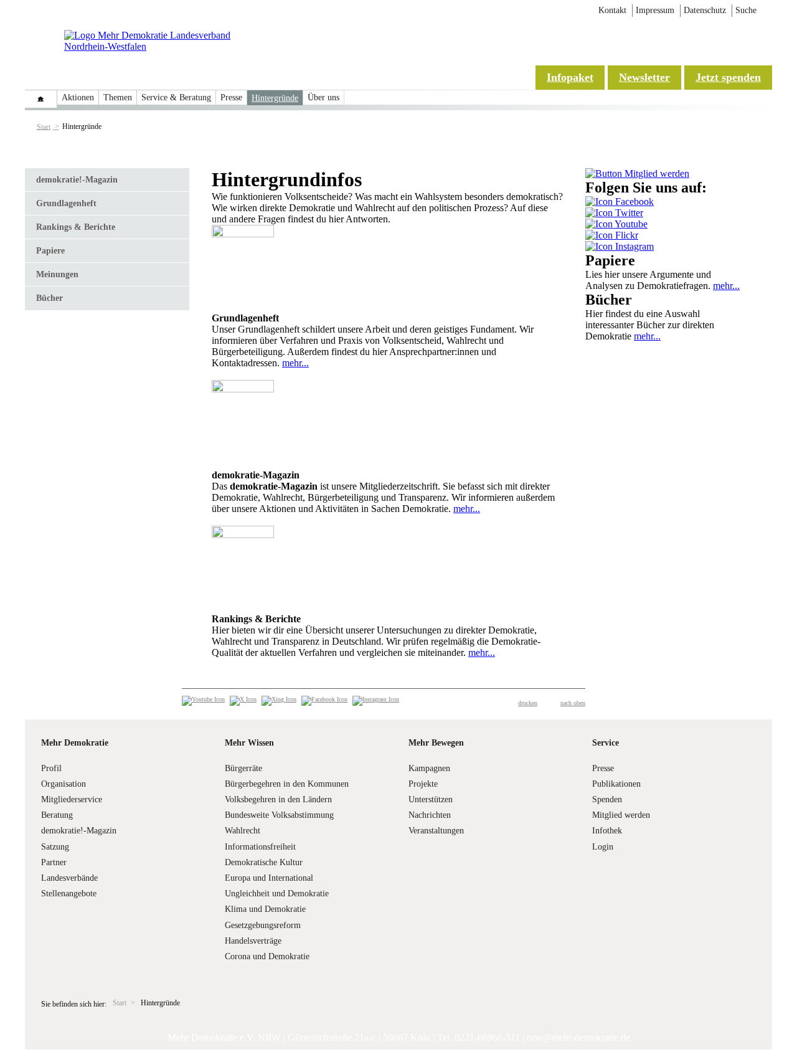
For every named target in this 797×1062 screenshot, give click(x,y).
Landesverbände (69, 878)
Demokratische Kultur (264, 862)
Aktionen (78, 97)
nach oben (572, 702)
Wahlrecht (242, 830)
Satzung (55, 846)
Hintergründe (275, 98)
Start (43, 126)
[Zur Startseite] (163, 46)
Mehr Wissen (249, 742)
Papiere (50, 250)
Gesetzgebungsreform (263, 925)
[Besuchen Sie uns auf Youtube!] (616, 224)
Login (602, 846)
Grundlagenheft (66, 203)
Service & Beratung (176, 97)
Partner (54, 862)
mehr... (295, 363)
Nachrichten (429, 815)
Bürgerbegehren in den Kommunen (287, 784)
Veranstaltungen (436, 830)
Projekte (423, 784)
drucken (527, 702)
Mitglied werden (621, 815)
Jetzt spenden (728, 77)
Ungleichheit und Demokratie (277, 893)
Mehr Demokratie (74, 742)
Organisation (63, 784)
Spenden (607, 799)
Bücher (49, 298)
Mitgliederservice (71, 799)
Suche (746, 10)
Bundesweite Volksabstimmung (279, 815)
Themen (117, 97)
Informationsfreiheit (260, 846)
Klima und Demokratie (265, 909)
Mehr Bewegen (436, 742)
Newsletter (644, 77)
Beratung (57, 815)
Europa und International (269, 878)
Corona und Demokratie (267, 956)
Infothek (607, 830)
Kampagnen (429, 768)
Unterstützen (430, 799)
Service (605, 742)
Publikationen (616, 784)
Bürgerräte (243, 768)
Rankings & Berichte (75, 227)
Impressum (655, 10)
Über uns (323, 97)
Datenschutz (705, 10)
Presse (231, 97)
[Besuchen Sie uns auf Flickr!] (611, 235)
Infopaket (570, 77)
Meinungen (57, 274)
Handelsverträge (253, 941)
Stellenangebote (69, 893)
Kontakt (612, 10)
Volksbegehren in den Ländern (278, 799)
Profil (51, 768)
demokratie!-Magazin (77, 179)
